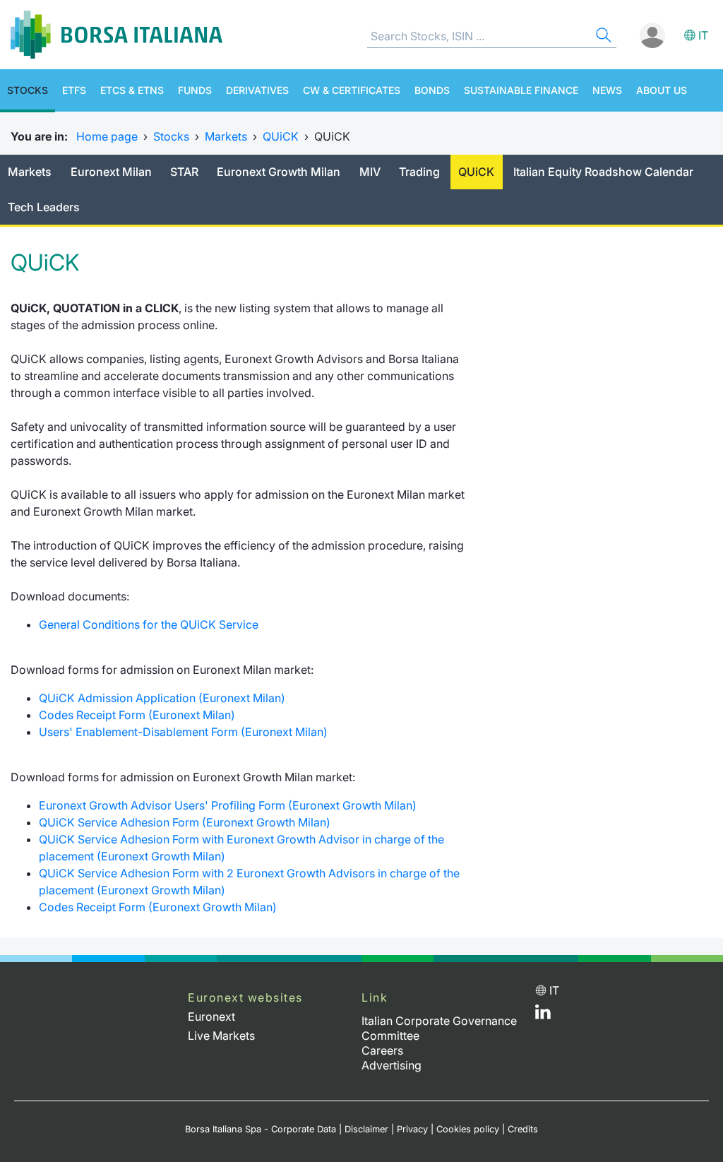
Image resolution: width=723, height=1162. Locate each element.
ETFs (74, 90)
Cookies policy (467, 1129)
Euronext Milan (111, 172)
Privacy (412, 1129)
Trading (419, 172)
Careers (382, 1050)
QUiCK (281, 136)
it (703, 35)
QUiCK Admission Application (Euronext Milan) (162, 698)
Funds (195, 90)
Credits (523, 1129)
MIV (370, 172)
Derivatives (257, 90)
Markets (226, 136)
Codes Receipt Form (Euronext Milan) (137, 715)
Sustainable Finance (521, 90)
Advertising (392, 1065)
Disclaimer (366, 1129)
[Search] (602, 37)
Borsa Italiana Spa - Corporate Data (260, 1129)
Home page (107, 136)
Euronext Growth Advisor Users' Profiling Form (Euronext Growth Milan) (228, 805)
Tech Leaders (44, 207)
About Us (661, 90)
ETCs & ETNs (132, 90)
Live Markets (221, 1035)
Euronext (211, 1016)
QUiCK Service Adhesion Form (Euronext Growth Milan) (184, 822)
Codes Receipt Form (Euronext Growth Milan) (158, 907)
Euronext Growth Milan (278, 172)
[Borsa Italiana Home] (116, 35)
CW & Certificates (351, 90)
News (607, 90)
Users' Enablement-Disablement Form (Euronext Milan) (184, 732)
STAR (184, 172)
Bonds (432, 90)
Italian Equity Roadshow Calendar (603, 172)
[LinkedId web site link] (543, 1015)
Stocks (27, 90)
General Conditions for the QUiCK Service (148, 624)
